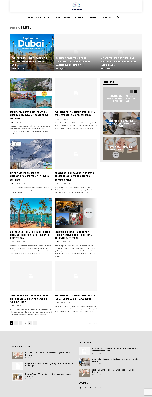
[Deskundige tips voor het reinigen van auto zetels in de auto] (84, 362)
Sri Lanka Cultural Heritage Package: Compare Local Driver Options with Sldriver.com (31, 235)
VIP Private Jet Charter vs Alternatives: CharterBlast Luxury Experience (29, 176)
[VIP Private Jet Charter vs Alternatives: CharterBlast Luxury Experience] (31, 154)
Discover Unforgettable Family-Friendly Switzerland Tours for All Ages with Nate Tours (74, 235)
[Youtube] (101, 388)
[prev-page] (131, 91)
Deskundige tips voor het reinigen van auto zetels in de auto (121, 123)
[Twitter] (96, 388)
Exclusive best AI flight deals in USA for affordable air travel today (75, 114)
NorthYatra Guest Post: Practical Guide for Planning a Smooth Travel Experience (30, 115)
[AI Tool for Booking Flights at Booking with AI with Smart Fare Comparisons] (120, 52)
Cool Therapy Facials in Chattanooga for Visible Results (121, 148)
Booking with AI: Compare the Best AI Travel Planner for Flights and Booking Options (75, 176)
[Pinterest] (91, 388)
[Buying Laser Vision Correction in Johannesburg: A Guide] (17, 377)
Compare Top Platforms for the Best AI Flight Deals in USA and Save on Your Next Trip (30, 298)
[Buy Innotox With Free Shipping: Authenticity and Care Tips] (17, 366)
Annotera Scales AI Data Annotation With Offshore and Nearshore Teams (121, 98)
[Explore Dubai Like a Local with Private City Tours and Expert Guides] (32, 52)
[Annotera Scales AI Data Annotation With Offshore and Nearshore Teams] (84, 351)
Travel (12, 122)
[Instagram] (86, 388)
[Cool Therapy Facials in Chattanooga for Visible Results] (17, 355)
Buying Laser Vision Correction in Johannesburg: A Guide (49, 375)
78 (30, 323)
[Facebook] (81, 388)
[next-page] (35, 323)
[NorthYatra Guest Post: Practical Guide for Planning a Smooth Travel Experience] (31, 93)
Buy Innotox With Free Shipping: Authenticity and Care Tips (49, 364)
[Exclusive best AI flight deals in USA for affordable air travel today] (76, 93)
